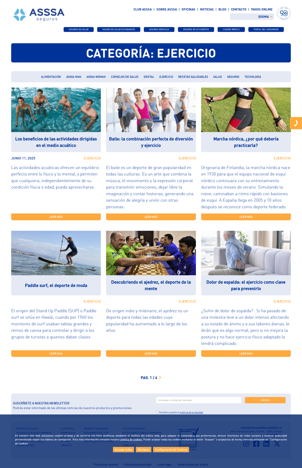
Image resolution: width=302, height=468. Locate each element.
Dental (149, 76)
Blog (222, 9)
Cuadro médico (231, 29)
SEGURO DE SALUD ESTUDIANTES (118, 29)
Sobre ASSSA (166, 9)
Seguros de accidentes (196, 29)
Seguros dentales (159, 29)
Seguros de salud (78, 29)
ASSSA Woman (96, 76)
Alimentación (51, 76)
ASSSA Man (73, 76)
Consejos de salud (124, 76)
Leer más (56, 217)
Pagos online (262, 9)
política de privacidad (191, 412)
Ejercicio (166, 76)
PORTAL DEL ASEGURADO (266, 29)
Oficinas (188, 9)
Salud (217, 76)
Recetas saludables (193, 76)
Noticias (207, 9)
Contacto (238, 9)
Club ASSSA (143, 9)
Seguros (233, 76)
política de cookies (131, 439)
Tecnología (253, 76)
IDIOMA (263, 16)
